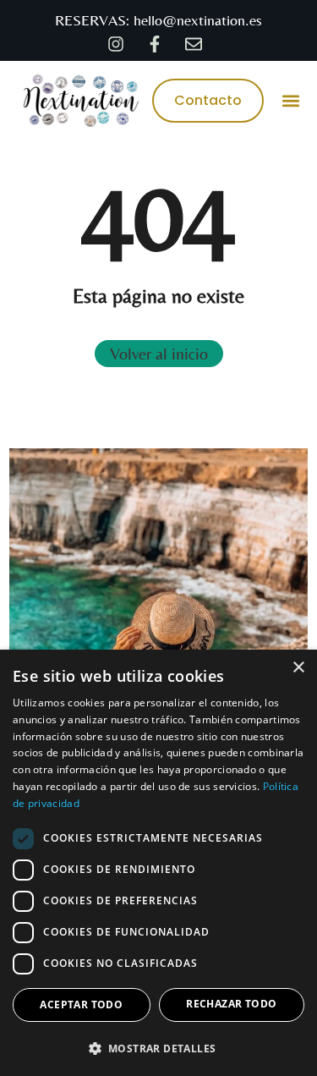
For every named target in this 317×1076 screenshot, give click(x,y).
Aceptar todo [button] (81, 1004)
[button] (291, 100)
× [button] (298, 668)
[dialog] (158, 863)
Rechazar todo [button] (231, 1003)
